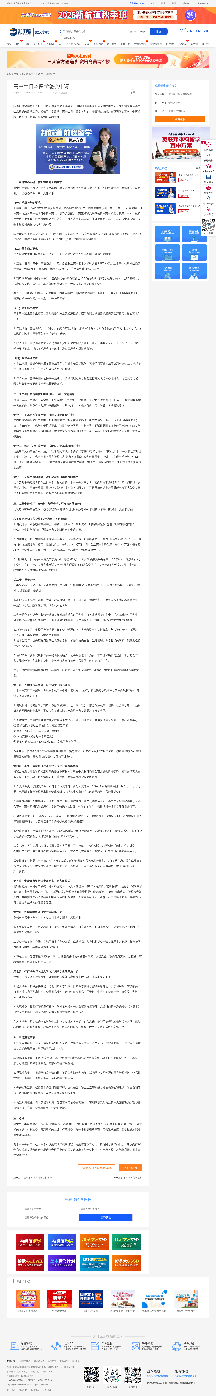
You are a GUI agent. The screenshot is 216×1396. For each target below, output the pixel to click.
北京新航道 (39, 1361)
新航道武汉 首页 (15, 73)
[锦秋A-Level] (30, 1263)
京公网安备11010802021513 (38, 1380)
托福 (26, 43)
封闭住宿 (125, 43)
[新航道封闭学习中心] (126, 1242)
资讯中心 (30, 73)
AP (60, 43)
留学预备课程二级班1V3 (189, 205)
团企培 (205, 43)
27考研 (194, 43)
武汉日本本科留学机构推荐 (38, 1177)
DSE (87, 43)
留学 (40, 73)
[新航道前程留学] (94, 1263)
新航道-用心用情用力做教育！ (20, 3)
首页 (9, 43)
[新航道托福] (62, 1242)
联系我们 (47, 1390)
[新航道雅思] (30, 1242)
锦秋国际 (98, 43)
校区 (174, 3)
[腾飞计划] (62, 1263)
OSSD (183, 43)
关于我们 (11, 1390)
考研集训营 (140, 43)
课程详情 (184, 180)
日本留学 (50, 73)
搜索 (158, 31)
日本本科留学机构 (132, 1177)
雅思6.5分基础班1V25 (188, 174)
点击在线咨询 (131, 1167)
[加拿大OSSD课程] (126, 1263)
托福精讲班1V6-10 (186, 190)
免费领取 (106, 1217)
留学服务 (38, 43)
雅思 (18, 43)
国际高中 (171, 43)
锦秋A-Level (69, 37)
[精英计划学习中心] (94, 1242)
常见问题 (76, 1361)
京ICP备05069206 (15, 1380)
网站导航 (23, 1390)
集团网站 (35, 1390)
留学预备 (112, 43)
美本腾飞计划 (73, 43)
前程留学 (52, 1361)
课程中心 (187, 3)
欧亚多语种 (156, 43)
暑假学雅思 (25, 1361)
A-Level (51, 43)
